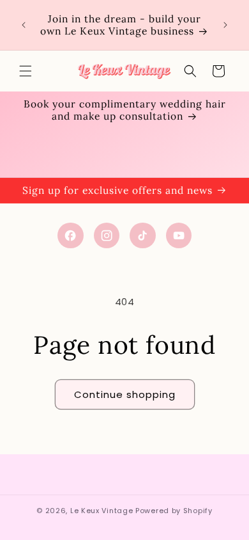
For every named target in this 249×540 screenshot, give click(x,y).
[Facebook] (70, 236)
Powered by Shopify (174, 510)
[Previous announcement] (24, 25)
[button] (25, 71)
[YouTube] (179, 236)
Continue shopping (125, 394)
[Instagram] (107, 236)
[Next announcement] (225, 25)
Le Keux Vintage (101, 510)
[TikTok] (143, 236)
